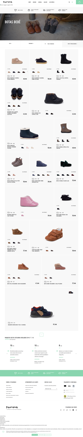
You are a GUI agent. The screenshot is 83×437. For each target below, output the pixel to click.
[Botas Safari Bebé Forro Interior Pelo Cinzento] (43, 174)
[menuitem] (30, 2)
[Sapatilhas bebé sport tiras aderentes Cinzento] (52, 250)
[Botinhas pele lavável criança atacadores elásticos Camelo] (14, 105)
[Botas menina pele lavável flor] (53, 96)
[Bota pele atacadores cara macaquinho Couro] (9, 277)
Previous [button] (6, 71)
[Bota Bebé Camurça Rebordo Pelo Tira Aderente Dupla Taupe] (9, 242)
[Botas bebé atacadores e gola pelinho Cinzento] (51, 277)
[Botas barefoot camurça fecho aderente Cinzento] (19, 72)
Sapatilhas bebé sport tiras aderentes (37, 250)
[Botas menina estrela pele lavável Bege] (58, 141)
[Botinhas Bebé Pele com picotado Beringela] (22, 215)
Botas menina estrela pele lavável (62, 147)
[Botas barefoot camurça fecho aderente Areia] (9, 72)
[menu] (42, 2)
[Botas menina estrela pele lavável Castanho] (68, 141)
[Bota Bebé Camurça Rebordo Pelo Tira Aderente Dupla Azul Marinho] (14, 242)
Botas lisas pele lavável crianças (62, 78)
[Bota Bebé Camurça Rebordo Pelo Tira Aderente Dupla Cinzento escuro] (19, 242)
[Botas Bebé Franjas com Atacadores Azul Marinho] (58, 208)
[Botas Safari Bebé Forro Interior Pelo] (41, 162)
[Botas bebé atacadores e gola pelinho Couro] (46, 277)
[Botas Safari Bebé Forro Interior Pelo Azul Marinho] (38, 174)
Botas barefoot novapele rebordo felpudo (11, 147)
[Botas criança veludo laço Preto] (68, 174)
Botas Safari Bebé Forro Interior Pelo (37, 181)
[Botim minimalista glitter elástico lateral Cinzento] (9, 174)
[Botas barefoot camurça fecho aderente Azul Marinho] (14, 72)
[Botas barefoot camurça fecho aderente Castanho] (24, 72)
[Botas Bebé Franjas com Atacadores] (66, 196)
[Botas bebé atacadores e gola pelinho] (60, 265)
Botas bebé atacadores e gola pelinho (53, 283)
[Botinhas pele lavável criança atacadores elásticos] (17, 93)
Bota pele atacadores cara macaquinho (16, 283)
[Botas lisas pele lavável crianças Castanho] (63, 72)
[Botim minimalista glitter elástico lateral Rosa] (14, 174)
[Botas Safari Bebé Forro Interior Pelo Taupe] (48, 174)
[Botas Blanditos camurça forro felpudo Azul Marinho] (34, 72)
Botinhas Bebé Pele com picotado (11, 215)
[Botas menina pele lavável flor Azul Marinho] (47, 113)
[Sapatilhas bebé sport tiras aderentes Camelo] (47, 250)
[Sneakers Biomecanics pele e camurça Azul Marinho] (71, 292)
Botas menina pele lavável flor (36, 113)
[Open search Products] (69, 2)
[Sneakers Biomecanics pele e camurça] (42, 309)
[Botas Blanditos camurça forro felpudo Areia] (38, 72)
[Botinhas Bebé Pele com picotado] (29, 199)
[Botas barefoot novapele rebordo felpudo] (29, 132)
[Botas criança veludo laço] (66, 162)
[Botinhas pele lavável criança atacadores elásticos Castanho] (19, 105)
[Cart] (79, 2)
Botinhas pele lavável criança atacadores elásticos (12, 113)
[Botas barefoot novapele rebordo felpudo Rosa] (27, 147)
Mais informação (24, 102)
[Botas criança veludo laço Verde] (58, 174)
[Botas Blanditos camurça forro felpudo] (41, 59)
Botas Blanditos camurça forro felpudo (38, 78)
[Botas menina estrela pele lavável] (66, 128)
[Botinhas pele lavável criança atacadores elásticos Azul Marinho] (9, 105)
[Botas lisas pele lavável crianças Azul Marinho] (58, 72)
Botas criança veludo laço (62, 180)
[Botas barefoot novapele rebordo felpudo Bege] (32, 147)
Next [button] (27, 71)
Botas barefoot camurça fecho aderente (13, 78)
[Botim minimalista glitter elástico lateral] (17, 162)
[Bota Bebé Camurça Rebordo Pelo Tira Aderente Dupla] (17, 230)
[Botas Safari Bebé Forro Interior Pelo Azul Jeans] (34, 174)
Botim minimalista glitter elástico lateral (13, 181)
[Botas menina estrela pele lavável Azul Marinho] (63, 141)
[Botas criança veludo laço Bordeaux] (73, 174)
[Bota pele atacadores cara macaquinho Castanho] (19, 277)
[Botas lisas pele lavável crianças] (66, 59)
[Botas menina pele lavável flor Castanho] (52, 113)
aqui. (37, 432)
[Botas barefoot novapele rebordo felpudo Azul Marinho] (22, 147)
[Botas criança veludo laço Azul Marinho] (63, 174)
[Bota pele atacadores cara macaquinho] (23, 265)
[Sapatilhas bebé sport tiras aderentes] (53, 233)
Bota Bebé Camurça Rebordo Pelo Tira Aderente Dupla (11, 250)
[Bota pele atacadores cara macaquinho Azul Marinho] (14, 277)
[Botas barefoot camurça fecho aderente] (17, 59)
